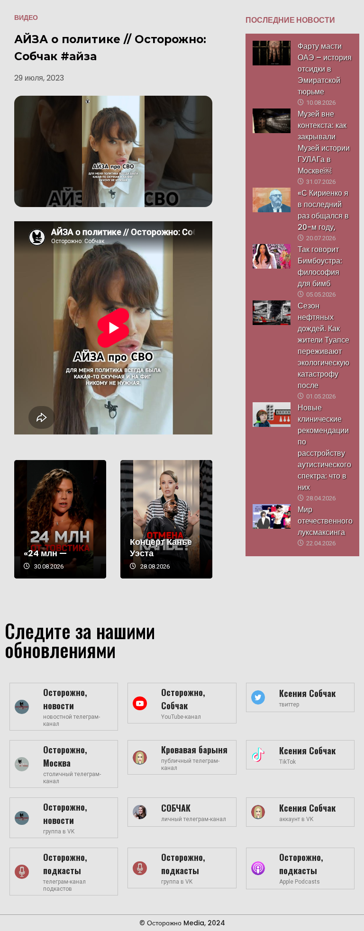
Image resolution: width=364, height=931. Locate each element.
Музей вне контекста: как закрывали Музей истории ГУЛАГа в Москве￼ (324, 142)
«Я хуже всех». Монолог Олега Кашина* (116, 519)
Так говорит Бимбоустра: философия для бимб (320, 266)
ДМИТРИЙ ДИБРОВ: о (208, 547)
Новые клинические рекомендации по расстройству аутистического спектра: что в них (324, 447)
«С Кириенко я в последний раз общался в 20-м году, (323, 210)
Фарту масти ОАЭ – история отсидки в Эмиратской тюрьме (325, 69)
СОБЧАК (176, 808)
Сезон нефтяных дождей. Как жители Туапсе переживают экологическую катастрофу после (323, 345)
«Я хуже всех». (109, 553)
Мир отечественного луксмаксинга (325, 521)
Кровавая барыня (194, 749)
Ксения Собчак (307, 693)
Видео (26, 17)
